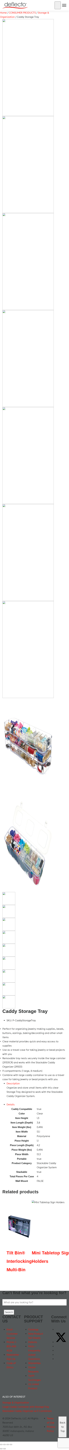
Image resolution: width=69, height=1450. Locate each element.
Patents (32, 1342)
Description (13, 1083)
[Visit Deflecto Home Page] (15, 5)
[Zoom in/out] (1, 1444)
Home (3, 12)
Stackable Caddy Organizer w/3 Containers (27, 1410)
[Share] (7, 1444)
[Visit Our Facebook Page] (57, 1329)
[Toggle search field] (58, 5)
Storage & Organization (15, 1402)
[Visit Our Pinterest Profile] (57, 1358)
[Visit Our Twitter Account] (61, 1342)
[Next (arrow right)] (4, 1448)
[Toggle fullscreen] (4, 1444)
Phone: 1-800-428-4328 (12, 1346)
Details (11, 1104)
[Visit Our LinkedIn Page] (57, 1350)
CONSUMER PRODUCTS (22, 12)
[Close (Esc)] (11, 1444)
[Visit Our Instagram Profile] (57, 1354)
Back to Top (62, 1427)
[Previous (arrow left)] (1, 1448)
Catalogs (33, 1329)
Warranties (34, 1363)
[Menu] (64, 6)
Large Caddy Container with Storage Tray (25, 1406)
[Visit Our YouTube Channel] (57, 1346)
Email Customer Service (12, 1333)
